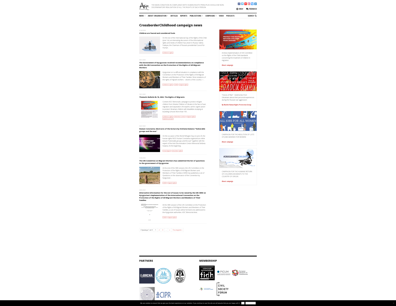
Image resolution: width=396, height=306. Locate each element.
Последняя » (177, 230)
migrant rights (184, 85)
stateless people (168, 119)
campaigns (210, 15)
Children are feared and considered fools (157, 33)
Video (221, 15)
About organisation (157, 15)
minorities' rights (177, 151)
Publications (196, 15)
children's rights (168, 53)
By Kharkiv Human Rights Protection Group (236, 105)
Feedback (253, 8)
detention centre (180, 116)
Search (251, 15)
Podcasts (230, 15)
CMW (176, 85)
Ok (243, 303)
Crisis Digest (166, 151)
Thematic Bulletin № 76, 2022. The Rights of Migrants (162, 97)
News (141, 15)
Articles (174, 15)
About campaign (227, 65)
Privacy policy (250, 303)
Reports (183, 15)
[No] (393, 303)
